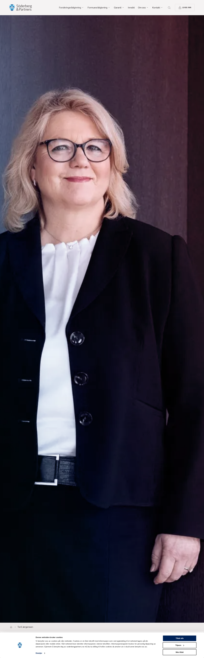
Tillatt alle (180, 638)
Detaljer (39, 653)
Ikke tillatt (180, 652)
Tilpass (178, 645)
